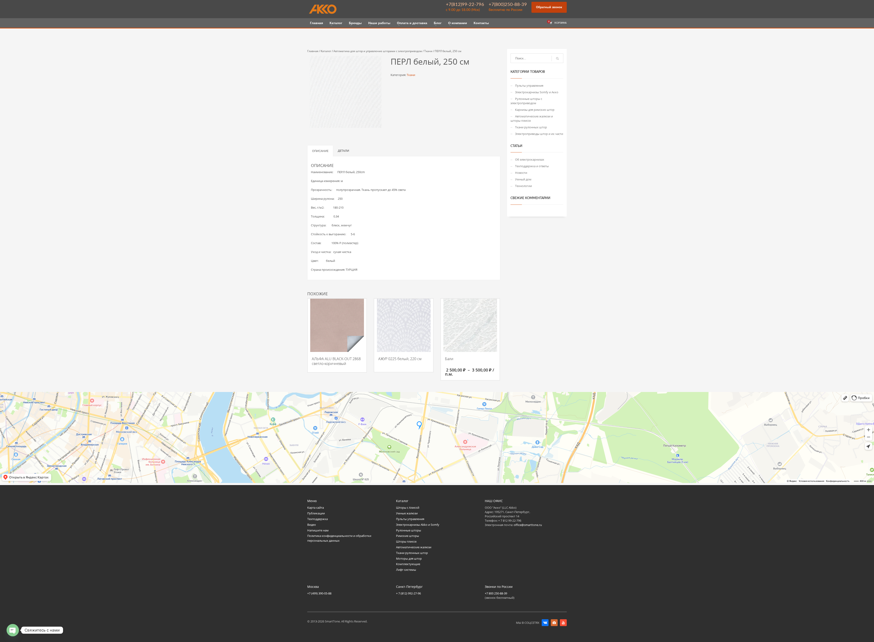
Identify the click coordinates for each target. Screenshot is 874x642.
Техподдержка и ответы (532, 166)
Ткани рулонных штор (531, 127)
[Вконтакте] (545, 622)
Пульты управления (529, 85)
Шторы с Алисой (407, 508)
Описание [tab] (320, 151)
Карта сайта (315, 508)
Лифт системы (406, 570)
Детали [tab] (343, 151)
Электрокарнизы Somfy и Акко (536, 92)
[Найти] (557, 58)
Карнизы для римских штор (534, 110)
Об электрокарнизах (529, 159)
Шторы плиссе (406, 541)
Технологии (523, 186)
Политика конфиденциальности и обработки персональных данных (339, 538)
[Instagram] (554, 622)
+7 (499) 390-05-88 (319, 593)
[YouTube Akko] (563, 622)
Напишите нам (318, 530)
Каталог (326, 51)
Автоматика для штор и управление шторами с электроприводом (377, 51)
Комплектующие (408, 564)
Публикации (316, 513)
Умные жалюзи (407, 513)
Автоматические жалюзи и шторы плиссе (532, 118)
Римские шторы (407, 536)
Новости (521, 173)
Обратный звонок (549, 7)
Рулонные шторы (408, 530)
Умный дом (523, 179)
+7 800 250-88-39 (496, 593)
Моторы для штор (409, 558)
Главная (312, 51)
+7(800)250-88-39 (508, 4)
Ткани (428, 51)
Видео (311, 525)
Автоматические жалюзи (413, 547)
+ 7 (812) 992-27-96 (408, 593)
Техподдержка (317, 519)
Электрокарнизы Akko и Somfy (417, 525)
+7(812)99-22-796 (465, 4)
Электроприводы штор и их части (539, 134)
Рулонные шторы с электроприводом (526, 101)
